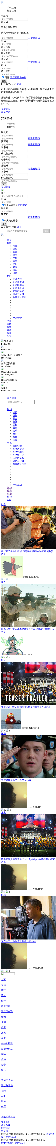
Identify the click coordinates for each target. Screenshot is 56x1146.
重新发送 (5, 112)
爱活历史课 (18, 282)
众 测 (9, 493)
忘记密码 (22, 205)
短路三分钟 (18, 294)
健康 (15, 267)
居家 (15, 261)
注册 (19, 227)
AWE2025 (17, 318)
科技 (15, 246)
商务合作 (5, 1125)
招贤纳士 (5, 1131)
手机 (15, 258)
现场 (9, 324)
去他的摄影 (18, 291)
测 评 (9, 487)
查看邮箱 (5, 109)
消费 (15, 273)
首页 (9, 240)
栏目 (9, 276)
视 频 (9, 490)
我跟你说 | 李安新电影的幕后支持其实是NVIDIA (25, 707)
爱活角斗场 (18, 288)
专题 (3, 985)
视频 (9, 327)
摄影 (15, 249)
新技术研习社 (19, 297)
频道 (9, 243)
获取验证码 (34, 38)
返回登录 (5, 187)
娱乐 (15, 264)
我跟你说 (17, 279)
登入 (9, 398)
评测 (3, 1017)
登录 (19, 84)
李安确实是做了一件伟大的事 (16, 780)
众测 (9, 330)
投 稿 (9, 496)
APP (9, 336)
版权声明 (5, 1128)
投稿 (9, 333)
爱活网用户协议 (18, 77)
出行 (15, 270)
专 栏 (9, 442)
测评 (9, 321)
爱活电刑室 (18, 285)
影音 (15, 252)
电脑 (15, 255)
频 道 (9, 409)
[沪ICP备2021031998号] (13, 1143)
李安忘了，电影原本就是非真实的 (18, 941)
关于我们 (5, 1122)
